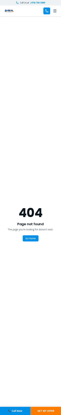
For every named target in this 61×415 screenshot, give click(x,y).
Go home (30, 238)
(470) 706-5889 (37, 2)
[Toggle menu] (55, 11)
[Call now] (46, 11)
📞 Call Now (15, 410)
